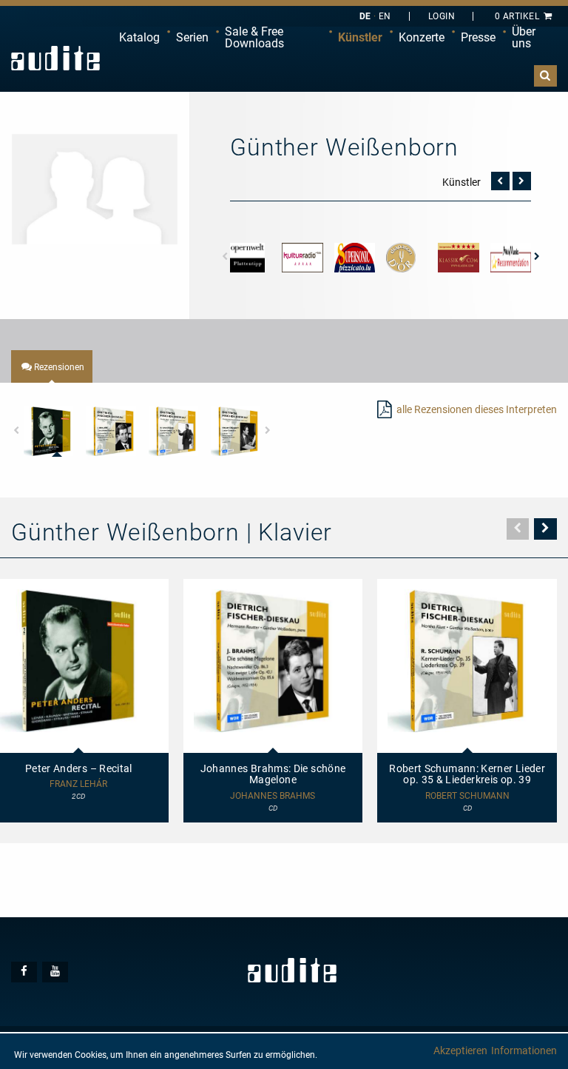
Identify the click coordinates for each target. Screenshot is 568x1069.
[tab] (51, 366)
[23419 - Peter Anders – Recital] (48, 431)
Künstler (360, 37)
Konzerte (421, 37)
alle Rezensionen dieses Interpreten (476, 409)
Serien (192, 37)
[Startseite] (55, 58)
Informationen (524, 1050)
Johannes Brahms (272, 796)
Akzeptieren (460, 1050)
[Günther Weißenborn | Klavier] (94, 188)
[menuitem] (139, 37)
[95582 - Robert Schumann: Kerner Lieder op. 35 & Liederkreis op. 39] (173, 431)
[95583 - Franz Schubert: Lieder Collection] (235, 431)
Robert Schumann (467, 796)
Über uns (523, 37)
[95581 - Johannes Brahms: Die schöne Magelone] (110, 431)
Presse (478, 37)
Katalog (139, 37)
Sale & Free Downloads (254, 37)
